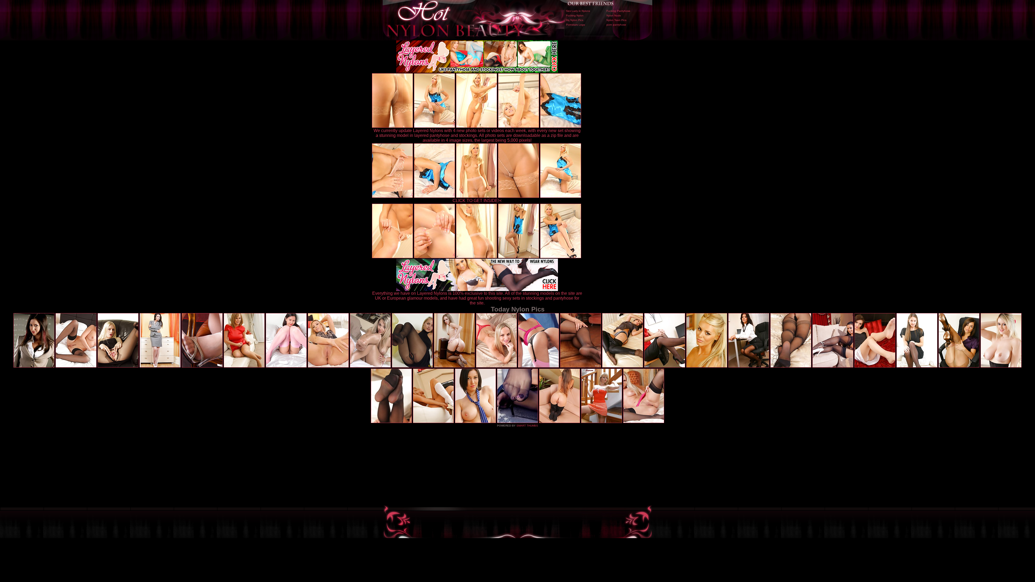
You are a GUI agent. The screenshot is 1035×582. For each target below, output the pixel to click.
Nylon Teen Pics (616, 20)
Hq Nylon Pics (574, 20)
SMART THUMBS (527, 425)
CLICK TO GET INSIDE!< (477, 200)
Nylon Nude (613, 15)
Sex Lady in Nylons (578, 10)
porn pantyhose (616, 24)
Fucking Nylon (575, 15)
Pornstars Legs (575, 24)
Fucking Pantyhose (618, 10)
